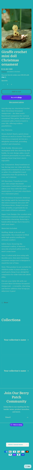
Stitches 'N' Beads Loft (15, 458)
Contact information (17, 466)
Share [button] (6, 302)
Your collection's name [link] (15, 340)
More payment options (16, 102)
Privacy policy (25, 460)
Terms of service (12, 463)
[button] (2, 3)
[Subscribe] (27, 417)
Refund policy (14, 460)
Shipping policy (23, 463)
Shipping (4, 71)
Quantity (5, 80)
